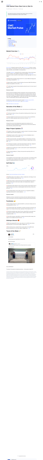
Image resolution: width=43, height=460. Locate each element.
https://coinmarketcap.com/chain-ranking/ (16, 174)
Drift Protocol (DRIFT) (17, 101)
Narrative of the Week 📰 (13, 41)
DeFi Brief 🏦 (11, 43)
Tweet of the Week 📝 (12, 46)
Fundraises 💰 (11, 44)
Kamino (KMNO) (25, 101)
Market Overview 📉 (12, 40)
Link (18, 79)
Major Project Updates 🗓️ (13, 42)
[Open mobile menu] (41, 1)
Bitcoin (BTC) (8, 67)
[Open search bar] (39, 2)
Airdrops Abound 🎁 (12, 45)
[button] (41, 1)
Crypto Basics (8, 4)
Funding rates (30, 73)
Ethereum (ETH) (26, 67)
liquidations (13, 72)
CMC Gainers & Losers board (13, 103)
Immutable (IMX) (9, 101)
